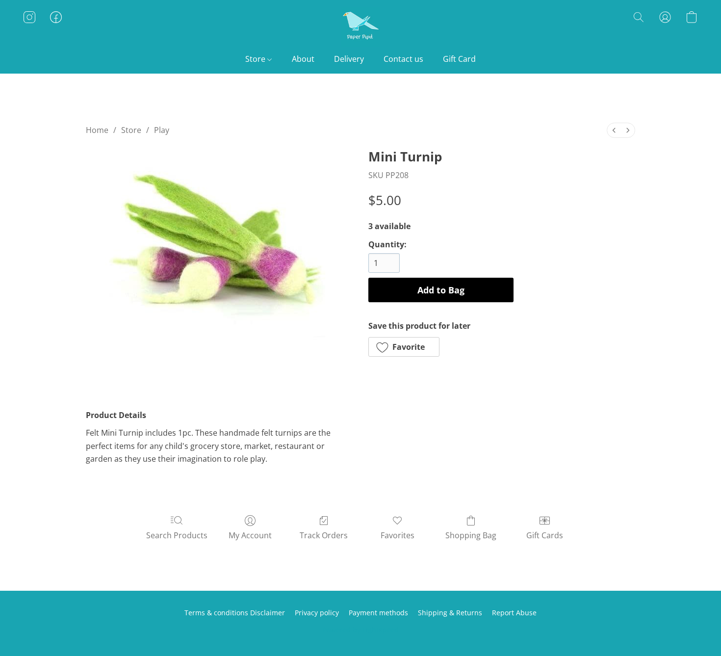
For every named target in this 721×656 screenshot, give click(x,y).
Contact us (403, 58)
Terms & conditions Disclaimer (234, 612)
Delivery (349, 58)
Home (97, 130)
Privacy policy (317, 612)
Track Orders (324, 535)
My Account (250, 535)
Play (161, 130)
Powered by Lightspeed (360, 629)
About (303, 58)
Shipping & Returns (450, 612)
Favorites (397, 535)
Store (256, 58)
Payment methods (378, 612)
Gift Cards (544, 535)
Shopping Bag (470, 535)
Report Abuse (514, 612)
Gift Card (459, 58)
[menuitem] (614, 130)
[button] (360, 27)
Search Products (176, 535)
